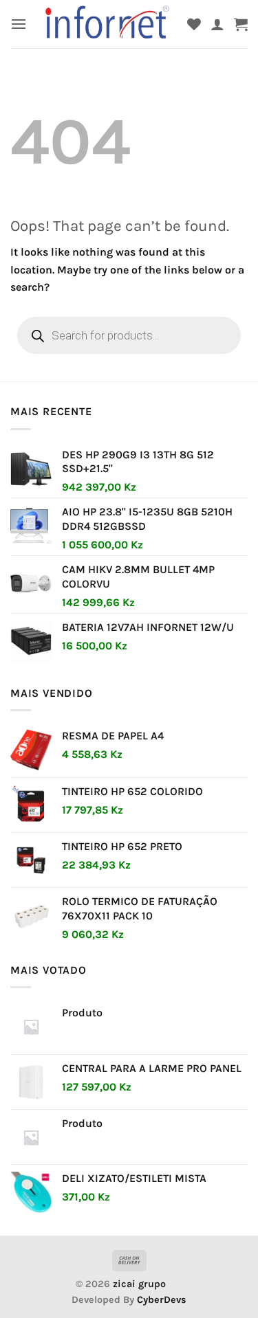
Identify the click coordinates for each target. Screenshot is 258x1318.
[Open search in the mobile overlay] (129, 335)
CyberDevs (161, 1300)
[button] (18, 24)
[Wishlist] (194, 24)
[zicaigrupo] (108, 24)
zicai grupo (139, 1284)
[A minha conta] (217, 24)
